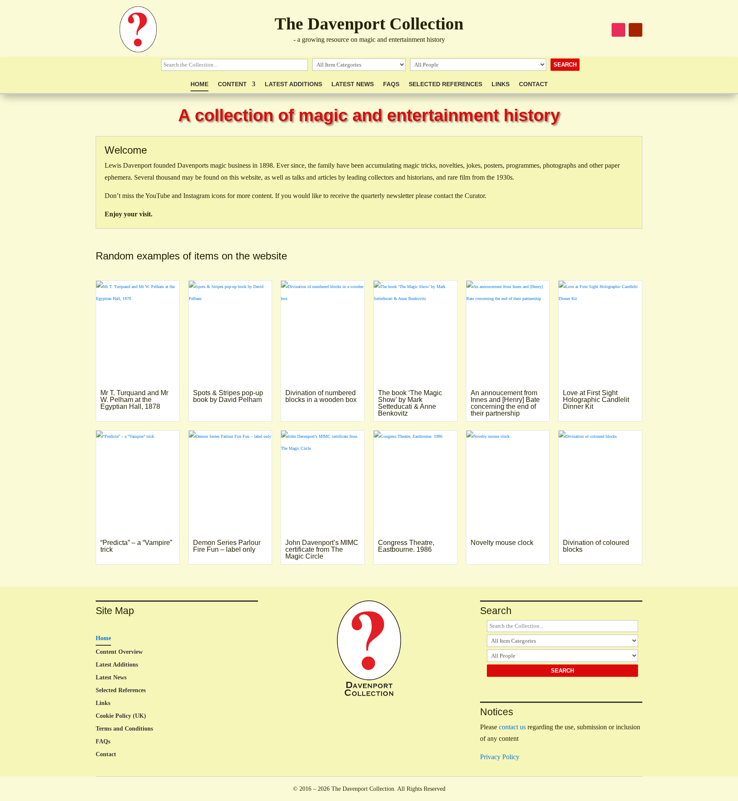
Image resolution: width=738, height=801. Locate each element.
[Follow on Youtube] (635, 30)
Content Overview (119, 652)
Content (232, 84)
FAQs (391, 84)
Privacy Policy (499, 756)
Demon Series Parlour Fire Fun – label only (227, 546)
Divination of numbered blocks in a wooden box (321, 396)
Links (501, 84)
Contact (533, 84)
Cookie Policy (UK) (121, 716)
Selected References (445, 84)
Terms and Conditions (124, 729)
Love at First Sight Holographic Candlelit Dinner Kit (596, 399)
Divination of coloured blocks (596, 546)
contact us (512, 727)
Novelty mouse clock (502, 542)
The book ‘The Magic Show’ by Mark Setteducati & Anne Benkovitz (410, 403)
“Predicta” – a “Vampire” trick (136, 546)
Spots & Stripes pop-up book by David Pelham (228, 396)
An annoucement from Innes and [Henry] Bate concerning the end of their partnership (505, 403)
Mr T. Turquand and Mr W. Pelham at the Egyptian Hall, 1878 (134, 399)
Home (199, 84)
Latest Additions (293, 84)
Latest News (352, 84)
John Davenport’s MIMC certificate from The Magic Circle (321, 549)
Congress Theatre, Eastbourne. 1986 (406, 546)
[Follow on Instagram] (618, 30)
